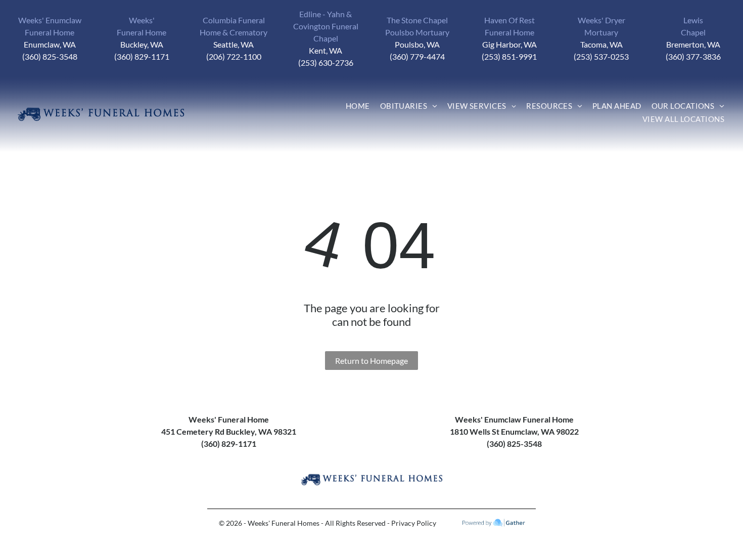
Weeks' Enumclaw (49, 20)
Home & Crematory (233, 32)
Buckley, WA (141, 44)
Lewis (693, 20)
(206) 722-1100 (233, 56)
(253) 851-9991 (509, 56)
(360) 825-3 (43, 56)
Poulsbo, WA (417, 44)
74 (440, 56)
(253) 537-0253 (601, 56)
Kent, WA (325, 50)
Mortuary (601, 32)
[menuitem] (358, 107)
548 (70, 56)
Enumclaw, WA (50, 44)
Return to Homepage (371, 360)
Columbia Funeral (234, 20)
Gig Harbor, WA (509, 44)
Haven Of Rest (509, 20)
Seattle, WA (233, 44)
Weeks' (142, 20)
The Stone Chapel (417, 20)
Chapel (693, 32)
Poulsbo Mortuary (417, 32)
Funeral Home (49, 32)
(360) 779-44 (413, 56)
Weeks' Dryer (601, 20)
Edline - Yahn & (325, 14)
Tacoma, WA (601, 44)
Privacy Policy (413, 523)
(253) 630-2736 (325, 62)
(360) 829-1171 (141, 56)
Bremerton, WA (693, 44)
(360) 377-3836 (693, 56)
